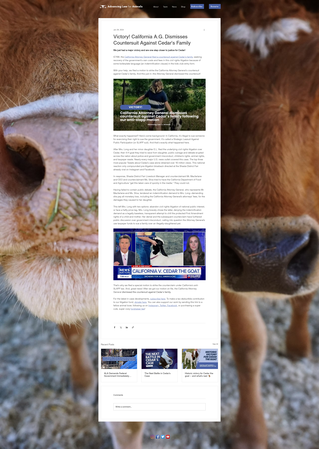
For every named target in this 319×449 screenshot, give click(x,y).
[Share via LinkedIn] (127, 327)
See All (215, 344)
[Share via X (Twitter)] (121, 327)
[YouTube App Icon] (168, 437)
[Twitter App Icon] (163, 437)
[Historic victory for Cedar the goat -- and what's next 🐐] (200, 359)
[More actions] (204, 29)
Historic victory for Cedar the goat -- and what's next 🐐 (199, 374)
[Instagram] (152, 437)
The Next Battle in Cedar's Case (157, 374)
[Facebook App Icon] (158, 437)
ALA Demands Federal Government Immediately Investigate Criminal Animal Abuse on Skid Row (117, 374)
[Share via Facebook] (114, 327)
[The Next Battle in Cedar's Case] (160, 359)
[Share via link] (133, 327)
